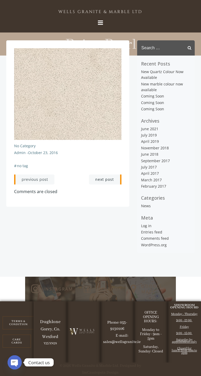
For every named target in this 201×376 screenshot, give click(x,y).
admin (20, 152)
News (146, 205)
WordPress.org (154, 244)
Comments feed (155, 238)
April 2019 (150, 141)
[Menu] (100, 22)
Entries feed (151, 232)
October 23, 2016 (43, 152)
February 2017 (153, 186)
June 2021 (149, 128)
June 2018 (149, 154)
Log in (146, 225)
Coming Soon (152, 96)
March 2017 (151, 179)
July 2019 (149, 135)
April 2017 (150, 173)
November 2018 (155, 147)
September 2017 (155, 160)
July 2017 (149, 167)
